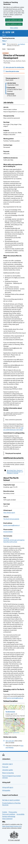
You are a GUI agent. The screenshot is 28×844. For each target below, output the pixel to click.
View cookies (14, 27)
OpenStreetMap (16, 732)
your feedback (21, 44)
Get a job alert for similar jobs (15, 67)
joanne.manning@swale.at (11, 525)
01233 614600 (8, 532)
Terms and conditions (8, 814)
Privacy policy (13, 812)
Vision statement (7, 819)
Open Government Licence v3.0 (12, 826)
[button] (15, 720)
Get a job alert (10, 741)
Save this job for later (12, 71)
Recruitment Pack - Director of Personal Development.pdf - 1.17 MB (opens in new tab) (15, 472)
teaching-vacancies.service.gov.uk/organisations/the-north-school (13, 540)
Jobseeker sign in (7, 764)
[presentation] (14, 720)
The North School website (11, 519)
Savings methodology (8, 816)
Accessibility (20, 814)
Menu (4, 41)
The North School (10, 711)
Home (3, 49)
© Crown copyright (14, 840)
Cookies (4, 812)
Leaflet (6, 732)
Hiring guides (6, 790)
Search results (11, 49)
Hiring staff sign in (7, 787)
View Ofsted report (9, 512)
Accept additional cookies (14, 20)
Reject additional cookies (14, 24)
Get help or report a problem (11, 800)
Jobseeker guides (7, 770)
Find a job (5, 767)
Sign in (4, 35)
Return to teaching (8, 773)
